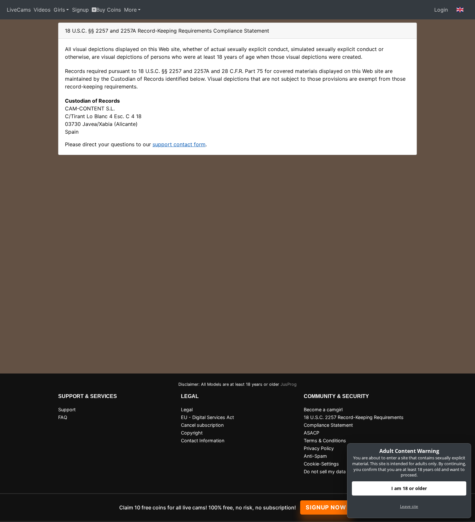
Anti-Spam (315, 456)
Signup (80, 9)
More (130, 9)
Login (441, 9)
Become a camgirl (323, 409)
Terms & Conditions (325, 440)
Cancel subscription (202, 425)
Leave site (409, 506)
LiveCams (19, 9)
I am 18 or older (409, 488)
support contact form (179, 144)
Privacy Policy (319, 448)
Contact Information (202, 440)
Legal (187, 409)
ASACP (311, 432)
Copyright (192, 432)
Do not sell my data (325, 471)
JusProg (288, 384)
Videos (42, 9)
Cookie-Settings (321, 463)
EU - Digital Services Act (207, 417)
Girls (59, 9)
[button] (460, 10)
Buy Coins (108, 9)
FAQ (62, 417)
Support (67, 409)
